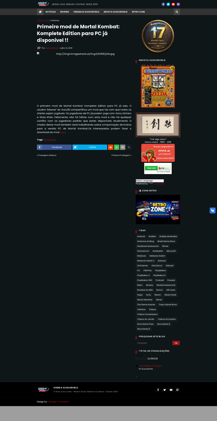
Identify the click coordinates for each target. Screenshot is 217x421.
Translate (159, 183)
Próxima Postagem (121, 155)
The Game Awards (146, 304)
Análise (152, 236)
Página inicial (43, 20)
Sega (139, 294)
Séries (159, 299)
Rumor (159, 290)
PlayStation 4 (143, 275)
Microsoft (171, 251)
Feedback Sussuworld (148, 246)
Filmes (165, 246)
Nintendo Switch (157, 255)
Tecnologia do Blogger (150, 366)
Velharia (141, 309)
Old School (157, 265)
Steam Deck (170, 294)
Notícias (55, 20)
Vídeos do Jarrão (145, 319)
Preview (171, 280)
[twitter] (168, 4)
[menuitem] (40, 12)
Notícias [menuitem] (51, 11)
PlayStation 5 (159, 275)
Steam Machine (144, 299)
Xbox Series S (163, 324)
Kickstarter (158, 251)
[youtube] (173, 4)
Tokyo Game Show (168, 304)
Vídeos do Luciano (167, 319)
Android (141, 236)
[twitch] (178, 4)
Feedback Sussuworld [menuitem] (86, 11)
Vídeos (152, 309)
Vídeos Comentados (147, 314)
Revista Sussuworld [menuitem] (116, 11)
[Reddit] (110, 147)
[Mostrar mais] (128, 147)
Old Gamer (142, 265)
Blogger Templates (59, 401)
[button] (177, 12)
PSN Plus (148, 270)
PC (54, 140)
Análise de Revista (168, 236)
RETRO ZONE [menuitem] (138, 11)
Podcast (160, 280)
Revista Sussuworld (166, 285)
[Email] (122, 147)
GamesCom (143, 251)
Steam (158, 294)
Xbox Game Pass (145, 324)
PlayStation (160, 270)
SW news (171, 290)
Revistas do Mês (145, 290)
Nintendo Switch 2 (145, 260)
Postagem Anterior (47, 155)
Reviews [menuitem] (64, 11)
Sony (148, 294)
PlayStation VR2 (144, 280)
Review (149, 285)
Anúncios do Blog (145, 241)
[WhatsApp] (116, 147)
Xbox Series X (143, 328)
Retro (139, 285)
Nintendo (141, 255)
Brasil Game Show (166, 241)
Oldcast (169, 265)
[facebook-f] (163, 4)
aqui (62, 132)
